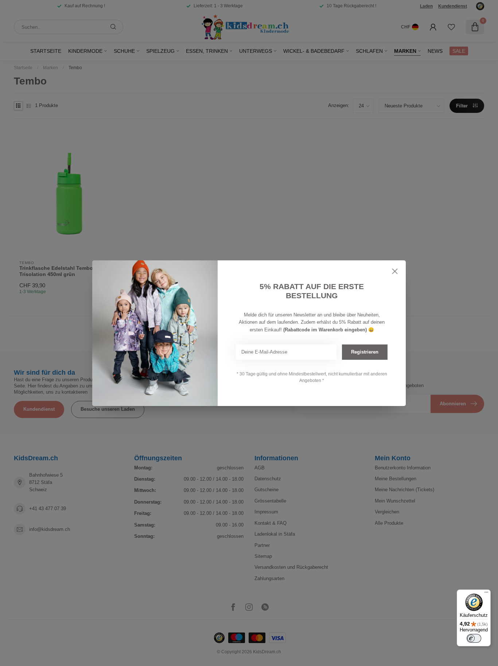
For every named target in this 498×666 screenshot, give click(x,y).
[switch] (474, 638)
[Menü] (486, 594)
